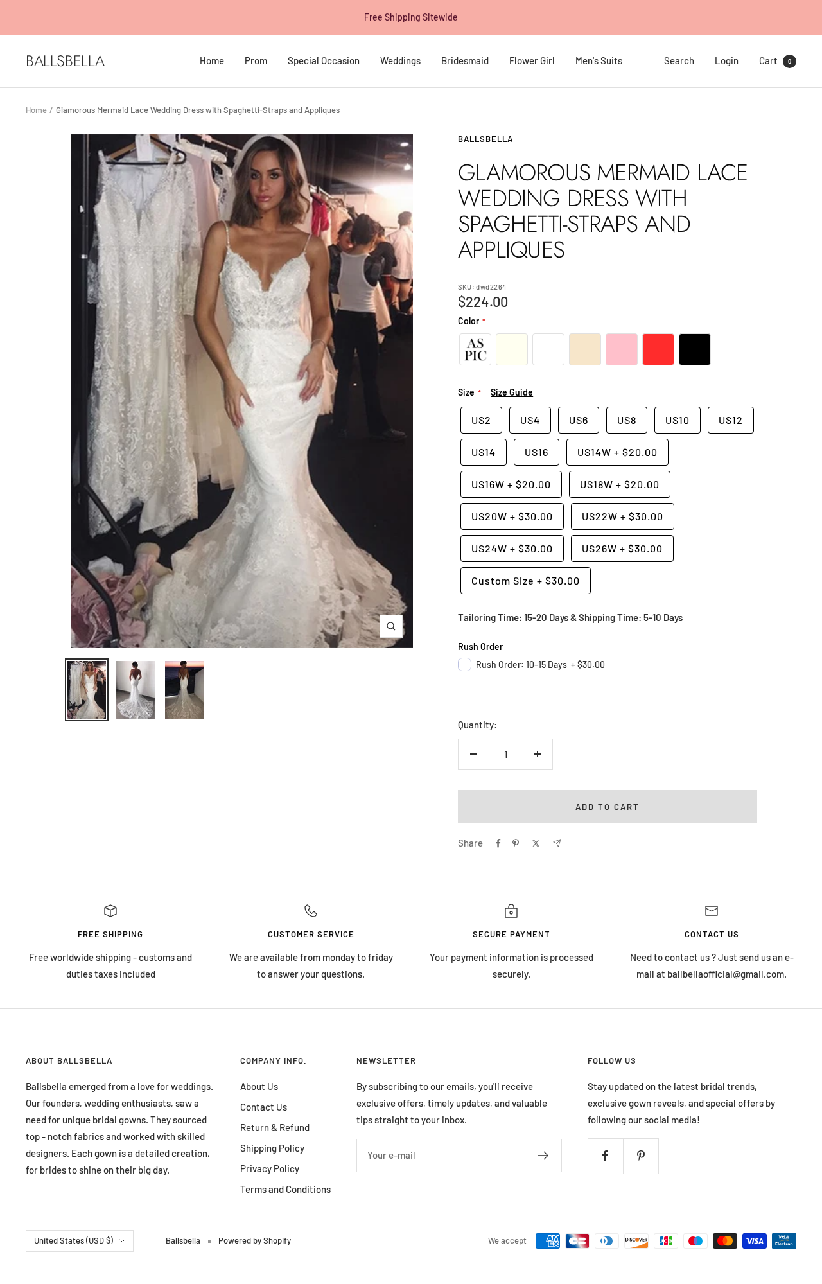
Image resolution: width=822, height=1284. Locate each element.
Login (727, 60)
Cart (775, 60)
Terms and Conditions (285, 1189)
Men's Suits (598, 60)
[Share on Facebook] (498, 843)
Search (679, 60)
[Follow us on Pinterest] (640, 1156)
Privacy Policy (269, 1168)
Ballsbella (485, 139)
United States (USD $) (73, 1240)
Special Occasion (324, 60)
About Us (259, 1086)
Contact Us (263, 1107)
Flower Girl (532, 60)
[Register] (543, 1155)
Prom (256, 60)
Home (212, 60)
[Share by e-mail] (557, 843)
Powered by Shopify (254, 1240)
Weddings (400, 60)
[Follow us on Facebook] (605, 1156)
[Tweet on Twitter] (535, 843)
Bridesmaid (465, 60)
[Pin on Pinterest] (515, 843)
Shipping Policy (272, 1148)
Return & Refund (275, 1127)
